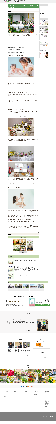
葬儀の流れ (46, 394)
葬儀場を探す (5, 396)
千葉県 (5, 399)
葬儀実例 (5, 393)
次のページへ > (37, 232)
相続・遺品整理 (42, 13)
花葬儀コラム (36, 394)
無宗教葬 (26, 391)
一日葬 (15, 393)
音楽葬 (15, 400)
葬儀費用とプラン (16, 390)
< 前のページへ (9, 232)
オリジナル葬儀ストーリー (7, 394)
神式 (25, 393)
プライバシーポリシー (10, 414)
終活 (40, 6)
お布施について (47, 402)
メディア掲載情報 (28, 313)
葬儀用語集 (46, 404)
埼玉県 (5, 400)
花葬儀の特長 (46, 392)
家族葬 (15, 391)
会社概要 (46, 406)
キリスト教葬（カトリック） (28, 399)
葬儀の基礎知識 (47, 399)
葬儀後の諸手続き (47, 403)
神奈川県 (5, 398)
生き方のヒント (42, 16)
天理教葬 (26, 394)
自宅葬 (15, 394)
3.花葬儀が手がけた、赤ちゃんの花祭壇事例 (14, 49)
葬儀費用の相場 (47, 401)
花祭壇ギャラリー (17, 216)
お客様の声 (35, 390)
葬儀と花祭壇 (28, 215)
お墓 (40, 11)
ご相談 (34, 229)
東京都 (5, 397)
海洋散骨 (15, 401)
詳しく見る (12, 355)
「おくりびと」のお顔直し (48, 393)
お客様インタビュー (37, 392)
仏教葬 (25, 392)
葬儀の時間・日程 (47, 391)
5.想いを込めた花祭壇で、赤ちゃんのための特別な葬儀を (16, 52)
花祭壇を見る (23, 252)
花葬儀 (31, 225)
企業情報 (4, 414)
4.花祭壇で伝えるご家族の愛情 (12, 50)
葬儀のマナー (46, 400)
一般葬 (15, 392)
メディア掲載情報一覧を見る (30, 330)
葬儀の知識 (46, 390)
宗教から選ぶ (26, 390)
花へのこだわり (6, 391)
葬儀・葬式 (41, 8)
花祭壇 (4, 390)
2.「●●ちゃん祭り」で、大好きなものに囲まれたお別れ (16, 47)
